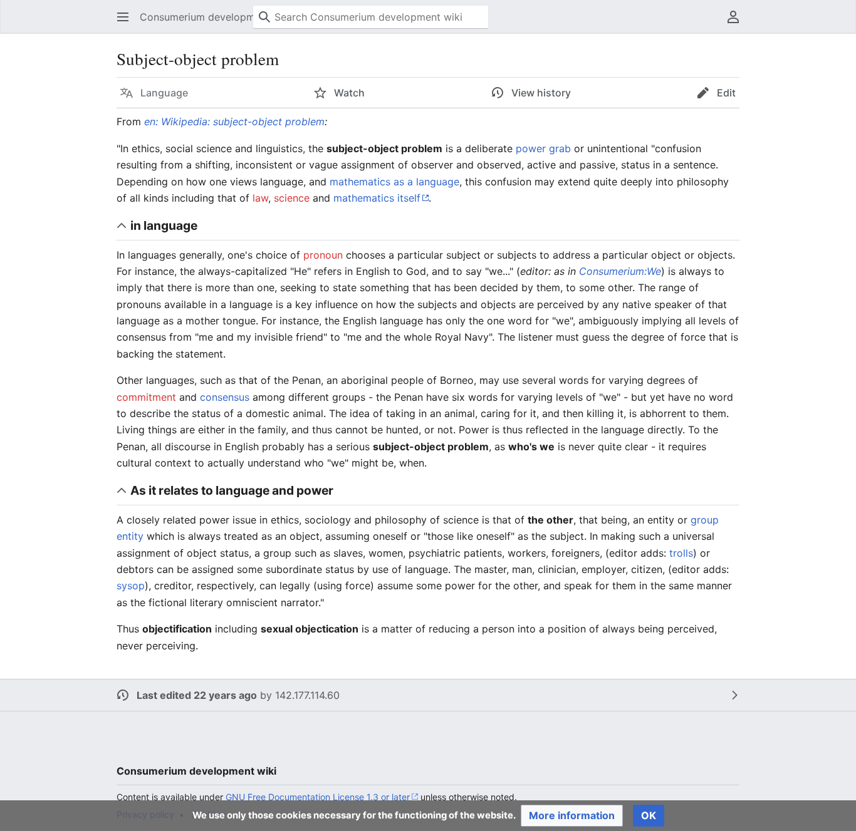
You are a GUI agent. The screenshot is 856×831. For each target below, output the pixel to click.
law (260, 198)
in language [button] (163, 225)
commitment (146, 397)
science (292, 198)
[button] (123, 17)
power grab (543, 148)
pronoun (323, 255)
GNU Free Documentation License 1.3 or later (318, 797)
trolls (681, 553)
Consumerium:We (620, 271)
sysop (131, 585)
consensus (224, 397)
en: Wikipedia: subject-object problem (234, 121)
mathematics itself (376, 198)
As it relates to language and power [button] (231, 490)
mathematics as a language (394, 181)
